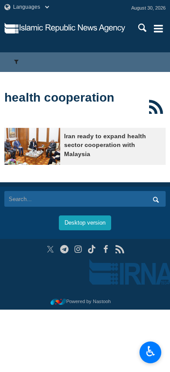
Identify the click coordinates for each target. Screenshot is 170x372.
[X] (50, 249)
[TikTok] (92, 249)
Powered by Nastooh (88, 301)
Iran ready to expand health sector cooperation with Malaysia (105, 145)
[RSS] (156, 107)
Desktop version (85, 222)
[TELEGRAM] (64, 249)
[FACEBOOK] (106, 249)
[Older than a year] (32, 146)
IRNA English (72, 28)
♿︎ (150, 351)
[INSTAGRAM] (78, 249)
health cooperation (59, 97)
